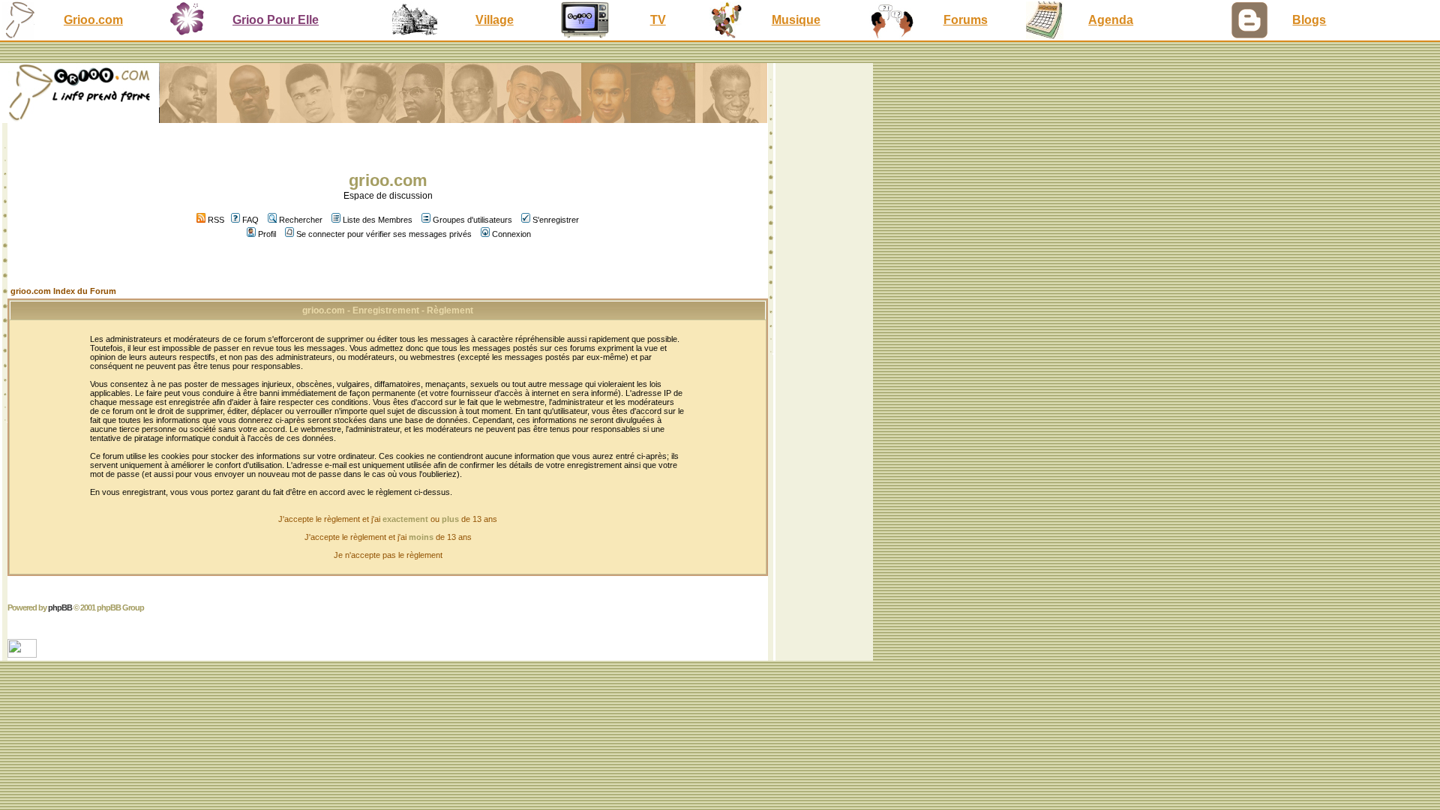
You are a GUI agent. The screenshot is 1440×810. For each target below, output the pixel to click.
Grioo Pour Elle (275, 20)
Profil (267, 234)
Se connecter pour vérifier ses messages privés (384, 234)
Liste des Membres (377, 219)
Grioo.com (93, 20)
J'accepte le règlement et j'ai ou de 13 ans (387, 519)
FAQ (250, 219)
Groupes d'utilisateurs (472, 219)
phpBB (60, 607)
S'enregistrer (555, 219)
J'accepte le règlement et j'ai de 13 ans (388, 537)
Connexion (511, 234)
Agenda (1110, 20)
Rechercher (300, 219)
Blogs (1309, 20)
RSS (215, 219)
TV (658, 20)
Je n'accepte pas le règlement (388, 555)
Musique (796, 20)
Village (495, 20)
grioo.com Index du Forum (63, 291)
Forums (966, 20)
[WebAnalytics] (24, 653)
